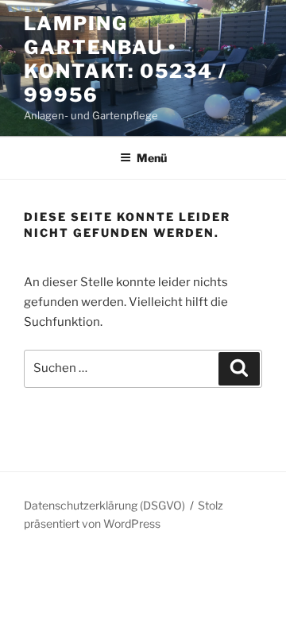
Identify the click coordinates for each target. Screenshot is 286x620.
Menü (152, 158)
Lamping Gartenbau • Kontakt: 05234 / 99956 (125, 59)
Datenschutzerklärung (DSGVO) (104, 505)
